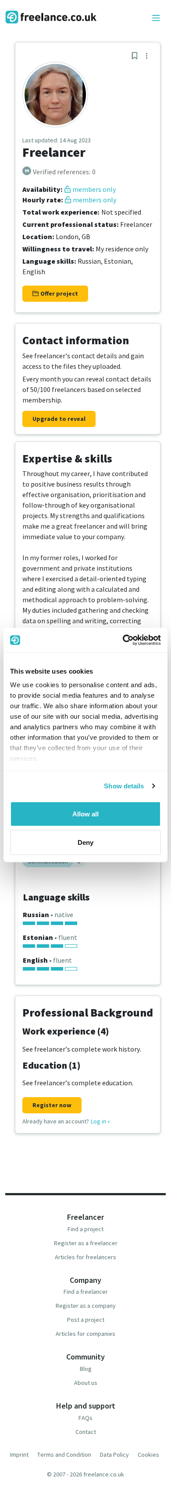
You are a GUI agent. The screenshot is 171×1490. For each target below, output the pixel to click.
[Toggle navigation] (156, 18)
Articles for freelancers (85, 1257)
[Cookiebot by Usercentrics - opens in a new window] (123, 640)
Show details (124, 786)
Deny (85, 842)
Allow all (85, 813)
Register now (51, 1105)
